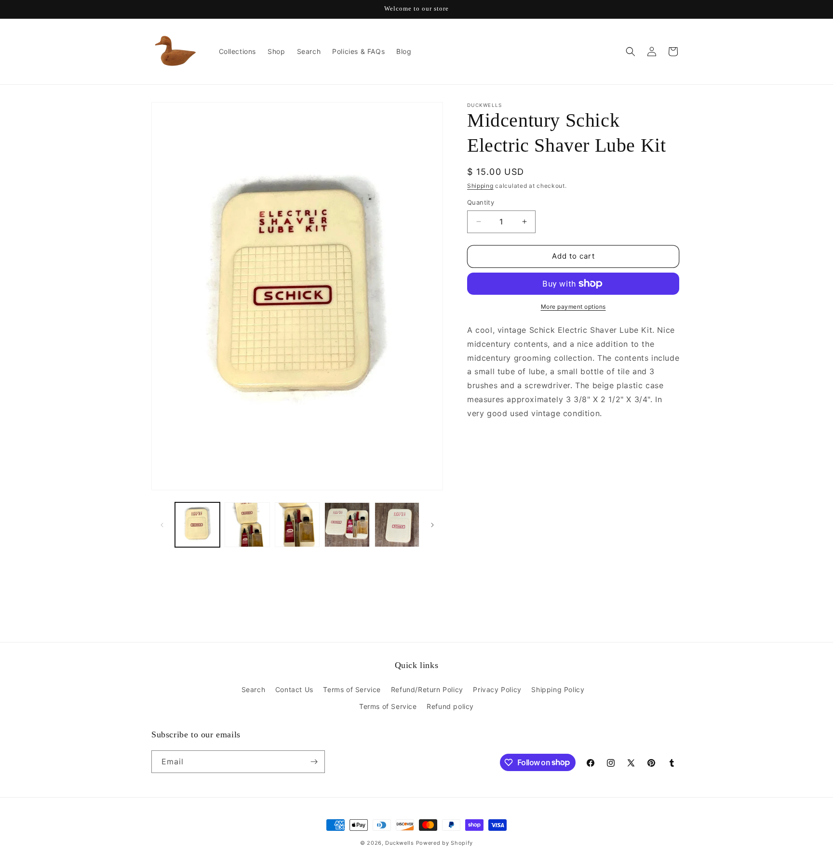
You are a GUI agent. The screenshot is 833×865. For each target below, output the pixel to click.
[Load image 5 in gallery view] (397, 524)
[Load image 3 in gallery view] (297, 524)
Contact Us (294, 689)
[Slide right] (432, 525)
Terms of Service (352, 689)
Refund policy (450, 706)
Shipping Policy (557, 689)
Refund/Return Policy (427, 689)
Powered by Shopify (444, 842)
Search (254, 689)
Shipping (480, 185)
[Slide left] (162, 525)
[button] (630, 51)
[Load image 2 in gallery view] (247, 524)
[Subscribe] (313, 761)
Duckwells (399, 842)
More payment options (573, 306)
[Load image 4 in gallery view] (346, 524)
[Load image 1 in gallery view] (197, 524)
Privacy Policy (497, 689)
